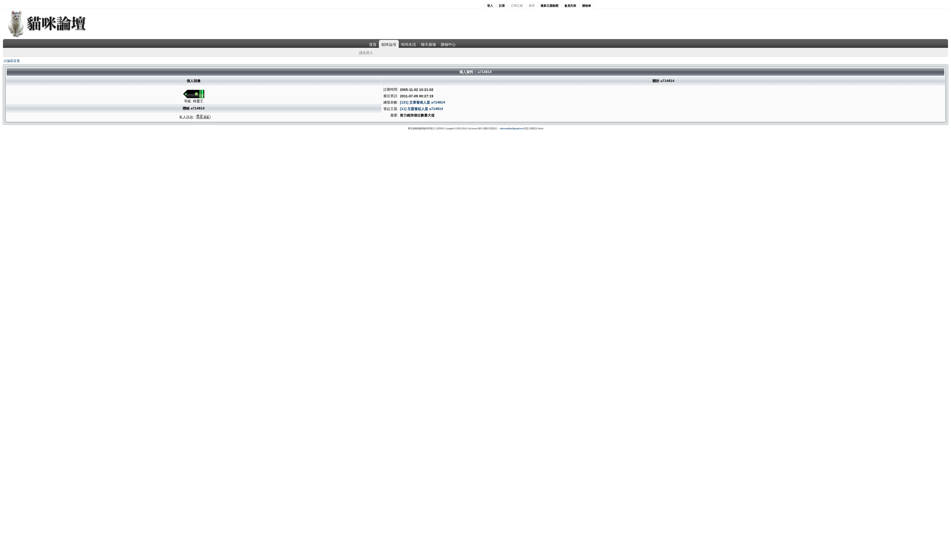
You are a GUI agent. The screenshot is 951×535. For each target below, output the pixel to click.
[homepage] (53, 37)
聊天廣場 (428, 44)
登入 (490, 5)
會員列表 (570, 5)
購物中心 (448, 44)
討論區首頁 (12, 61)
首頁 (372, 44)
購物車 (586, 5)
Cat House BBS (474, 128)
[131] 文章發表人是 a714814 (422, 102)
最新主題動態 (549, 5)
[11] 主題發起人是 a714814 (421, 109)
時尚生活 (408, 44)
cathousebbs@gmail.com (511, 128)
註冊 (502, 5)
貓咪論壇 (388, 44)
